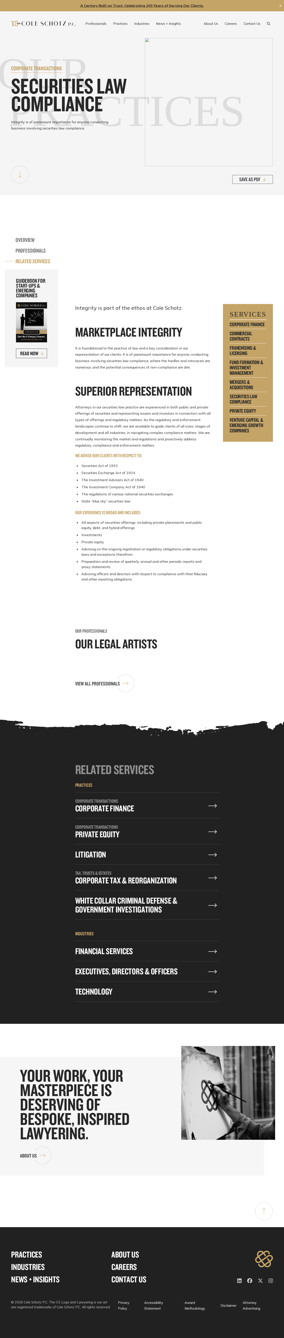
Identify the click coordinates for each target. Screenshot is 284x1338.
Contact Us (128, 1279)
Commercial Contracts (241, 336)
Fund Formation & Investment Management (246, 368)
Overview (25, 239)
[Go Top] (264, 1211)
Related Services (33, 261)
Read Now (29, 353)
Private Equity (243, 411)
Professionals (31, 250)
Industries (28, 1267)
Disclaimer (229, 1305)
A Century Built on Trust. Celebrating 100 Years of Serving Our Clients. (142, 5)
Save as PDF (249, 179)
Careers (124, 1267)
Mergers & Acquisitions (241, 384)
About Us (28, 1155)
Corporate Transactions (36, 68)
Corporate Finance (247, 324)
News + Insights (35, 1279)
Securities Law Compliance (243, 399)
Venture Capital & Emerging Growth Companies (246, 425)
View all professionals (97, 683)
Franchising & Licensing (243, 350)
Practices (26, 1254)
